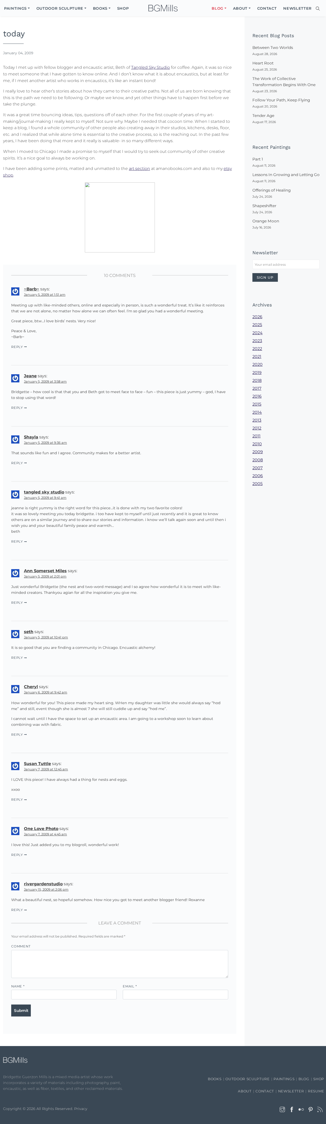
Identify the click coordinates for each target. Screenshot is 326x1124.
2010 (257, 443)
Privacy (80, 1108)
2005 (257, 483)
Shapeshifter (264, 205)
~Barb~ (31, 289)
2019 (257, 372)
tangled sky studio (44, 492)
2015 (256, 404)
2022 (257, 348)
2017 (256, 388)
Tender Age (263, 115)
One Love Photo (41, 828)
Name (18, 986)
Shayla (31, 437)
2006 (257, 475)
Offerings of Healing (271, 190)
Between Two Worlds (272, 47)
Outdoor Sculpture (247, 1079)
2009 (257, 451)
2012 (256, 428)
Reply (17, 347)
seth (28, 631)
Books (214, 1079)
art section (139, 168)
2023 (257, 340)
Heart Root (263, 63)
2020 (257, 364)
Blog (303, 1079)
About (244, 1091)
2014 (257, 412)
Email (130, 986)
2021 (256, 356)
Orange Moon (265, 221)
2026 (257, 316)
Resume (316, 1091)
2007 (257, 467)
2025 (257, 324)
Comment (20, 946)
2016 (257, 396)
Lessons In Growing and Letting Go (286, 174)
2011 (256, 436)
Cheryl (31, 686)
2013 (256, 420)
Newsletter (291, 1091)
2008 (257, 460)
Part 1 (257, 159)
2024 (257, 332)
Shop (318, 1079)
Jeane (30, 375)
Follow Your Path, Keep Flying (281, 100)
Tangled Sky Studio (150, 67)
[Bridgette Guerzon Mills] (163, 8)
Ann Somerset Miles (45, 570)
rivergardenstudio (43, 883)
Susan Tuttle (37, 763)
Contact (264, 1091)
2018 (257, 380)
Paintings (284, 1079)
